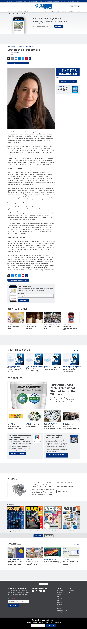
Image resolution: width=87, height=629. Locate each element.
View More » (76, 350)
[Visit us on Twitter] (36, 591)
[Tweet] (23, 58)
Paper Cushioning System (64, 483)
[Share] (16, 58)
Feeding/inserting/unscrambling (72, 366)
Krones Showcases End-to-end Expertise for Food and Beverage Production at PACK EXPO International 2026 (42, 485)
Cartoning (47, 366)
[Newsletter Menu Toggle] (71, 6)
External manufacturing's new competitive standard (52, 562)
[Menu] (78, 6)
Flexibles (10, 324)
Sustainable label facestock (31, 327)
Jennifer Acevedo (14, 52)
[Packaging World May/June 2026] (34, 517)
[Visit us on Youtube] (44, 591)
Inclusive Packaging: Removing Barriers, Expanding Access (32, 563)
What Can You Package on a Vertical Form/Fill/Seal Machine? (15, 369)
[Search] (75, 6)
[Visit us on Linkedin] (40, 591)
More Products (63, 491)
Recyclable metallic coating (13, 327)
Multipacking (66, 559)
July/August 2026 (15, 531)
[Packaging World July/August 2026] (15, 517)
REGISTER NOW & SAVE (17, 453)
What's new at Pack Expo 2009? (52, 327)
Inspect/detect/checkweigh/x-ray (34, 367)
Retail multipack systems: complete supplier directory (71, 563)
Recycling (30, 46)
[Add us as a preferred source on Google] (30, 58)
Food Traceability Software (65, 486)
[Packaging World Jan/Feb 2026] (71, 517)
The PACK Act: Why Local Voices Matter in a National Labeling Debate (71, 426)
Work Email (21, 293)
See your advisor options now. (57, 455)
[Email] (12, 58)
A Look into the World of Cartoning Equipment (52, 368)
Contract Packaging (50, 559)
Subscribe (38, 536)
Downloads (29, 559)
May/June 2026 (34, 531)
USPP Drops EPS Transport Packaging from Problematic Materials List (52, 426)
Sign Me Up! (58, 26)
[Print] (8, 58)
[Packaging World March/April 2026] (53, 517)
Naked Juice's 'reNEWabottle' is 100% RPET (70, 328)
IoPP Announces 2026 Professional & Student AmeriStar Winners (64, 389)
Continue (51, 625)
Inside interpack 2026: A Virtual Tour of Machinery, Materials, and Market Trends (15, 563)
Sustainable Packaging (15, 46)
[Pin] (26, 58)
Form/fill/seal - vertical (14, 366)
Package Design (54, 382)
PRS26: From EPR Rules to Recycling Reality (34, 425)
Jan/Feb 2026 (71, 531)
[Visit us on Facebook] (33, 591)
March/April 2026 (53, 531)
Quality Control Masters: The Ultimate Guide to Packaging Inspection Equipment (33, 370)
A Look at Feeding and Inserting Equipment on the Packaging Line (70, 369)
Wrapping (10, 423)
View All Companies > (68, 81)
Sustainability (67, 324)
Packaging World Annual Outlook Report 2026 (63, 89)
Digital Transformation (14, 559)
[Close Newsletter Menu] (79, 18)
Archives (49, 536)
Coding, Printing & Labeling (52, 324)
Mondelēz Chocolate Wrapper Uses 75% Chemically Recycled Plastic (13, 426)
